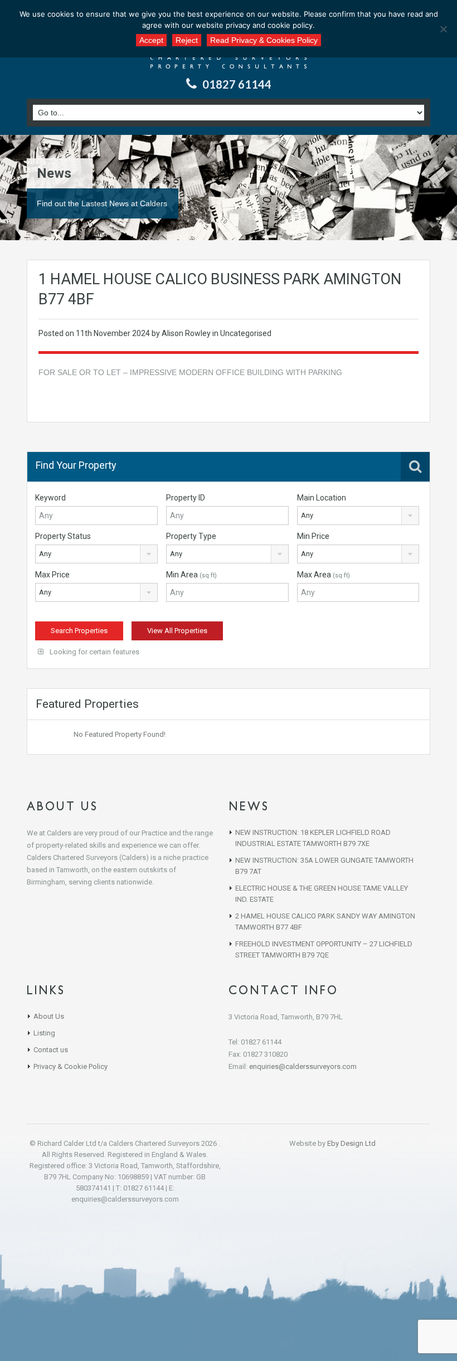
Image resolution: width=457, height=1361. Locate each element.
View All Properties (177, 630)
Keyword (50, 497)
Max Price (52, 574)
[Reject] (443, 29)
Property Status (63, 536)
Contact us (50, 1050)
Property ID (185, 497)
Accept (151, 40)
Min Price (313, 536)
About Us (48, 1016)
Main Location (321, 497)
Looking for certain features (93, 652)
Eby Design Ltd (351, 1143)
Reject (187, 40)
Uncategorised (245, 333)
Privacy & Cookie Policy (70, 1066)
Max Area (323, 574)
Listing (44, 1033)
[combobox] (358, 515)
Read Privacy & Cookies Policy (264, 40)
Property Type (191, 536)
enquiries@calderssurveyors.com (303, 1066)
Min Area (191, 574)
